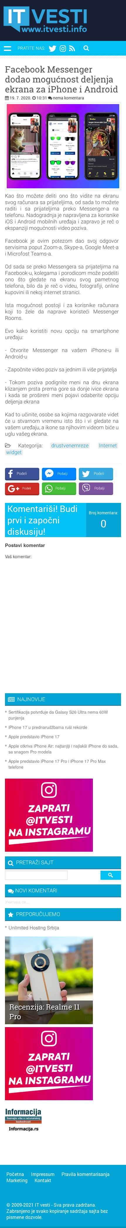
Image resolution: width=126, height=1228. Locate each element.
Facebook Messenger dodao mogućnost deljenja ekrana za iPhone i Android (61, 79)
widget (14, 452)
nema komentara (68, 98)
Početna (15, 1174)
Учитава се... (17, 902)
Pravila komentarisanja (86, 1174)
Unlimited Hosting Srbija (33, 927)
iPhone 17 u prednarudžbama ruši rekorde (47, 727)
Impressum (43, 1174)
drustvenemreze (69, 446)
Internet (108, 446)
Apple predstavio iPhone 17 (33, 736)
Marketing (17, 1180)
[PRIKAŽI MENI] (7, 48)
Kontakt (43, 1180)
